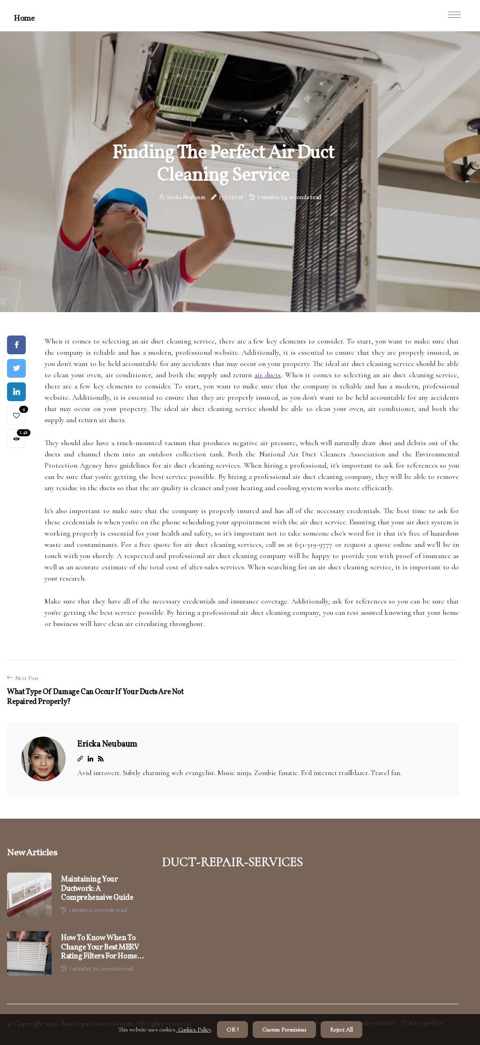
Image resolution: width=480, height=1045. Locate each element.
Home (24, 18)
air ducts (268, 375)
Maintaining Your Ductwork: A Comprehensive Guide (97, 889)
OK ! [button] (232, 1029)
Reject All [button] (341, 1029)
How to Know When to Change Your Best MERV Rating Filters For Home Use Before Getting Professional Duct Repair (100, 947)
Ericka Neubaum (186, 198)
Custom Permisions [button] (284, 1029)
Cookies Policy (194, 1029)
